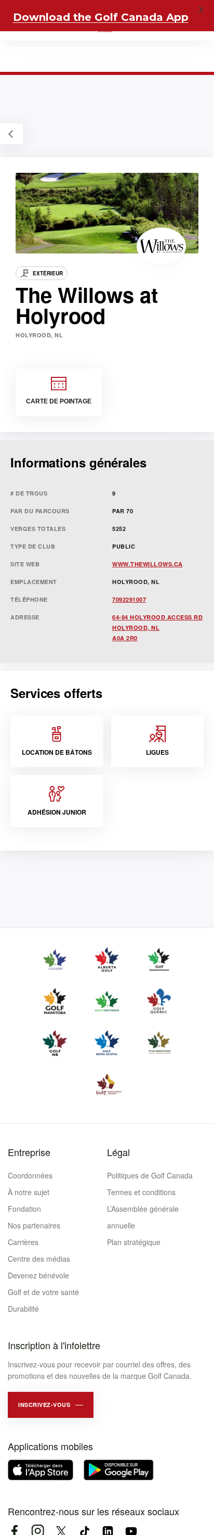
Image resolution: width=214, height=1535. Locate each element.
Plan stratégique (133, 1242)
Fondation (24, 1208)
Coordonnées (30, 1175)
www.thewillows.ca (147, 564)
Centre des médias (39, 1258)
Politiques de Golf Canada (150, 1175)
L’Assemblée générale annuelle (143, 1216)
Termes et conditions (141, 1192)
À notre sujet (28, 1192)
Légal (118, 1152)
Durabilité (23, 1308)
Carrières (23, 1242)
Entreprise (29, 1152)
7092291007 (129, 599)
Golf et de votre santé (43, 1292)
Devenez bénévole (38, 1275)
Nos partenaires (34, 1225)
